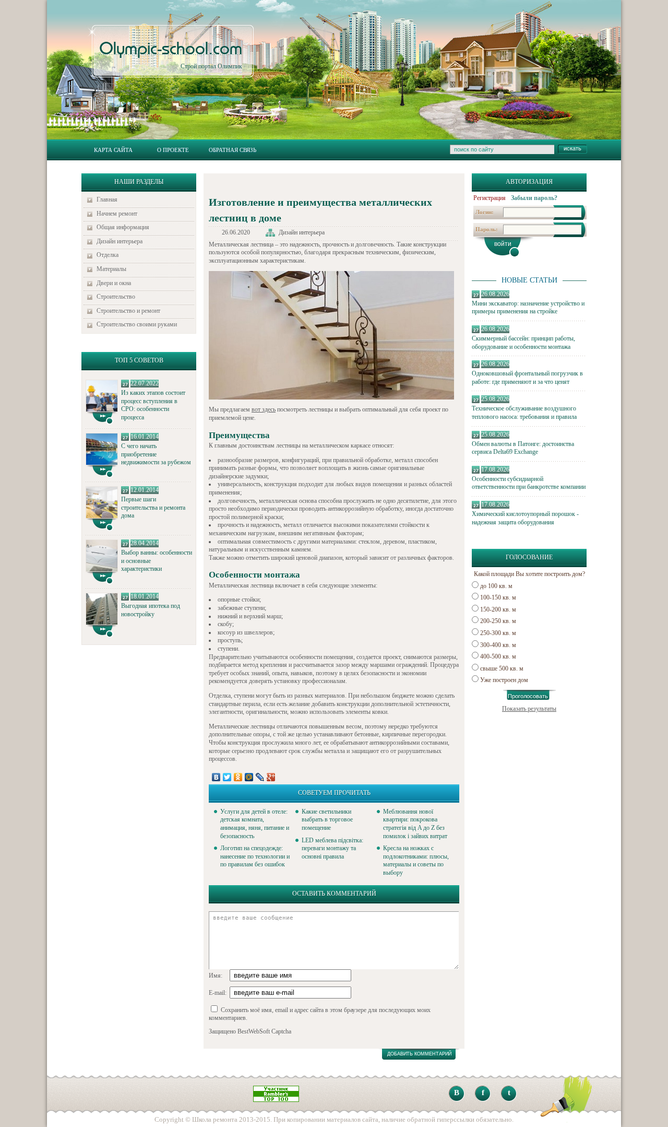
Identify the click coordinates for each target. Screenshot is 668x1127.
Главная (107, 199)
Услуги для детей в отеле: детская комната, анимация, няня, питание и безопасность (254, 824)
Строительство (116, 296)
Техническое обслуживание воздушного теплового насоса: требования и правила (524, 412)
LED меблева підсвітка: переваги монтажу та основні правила (332, 848)
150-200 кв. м (498, 609)
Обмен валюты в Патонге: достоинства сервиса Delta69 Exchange (523, 448)
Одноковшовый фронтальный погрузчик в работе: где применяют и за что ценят (527, 377)
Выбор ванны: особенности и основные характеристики (156, 560)
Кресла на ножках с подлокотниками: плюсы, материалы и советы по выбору (416, 860)
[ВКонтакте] (216, 777)
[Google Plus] (271, 777)
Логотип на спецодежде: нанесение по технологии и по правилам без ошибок (255, 856)
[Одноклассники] (238, 777)
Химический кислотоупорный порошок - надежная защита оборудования (525, 518)
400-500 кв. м (498, 656)
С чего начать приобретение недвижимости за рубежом (156, 454)
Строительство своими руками (137, 324)
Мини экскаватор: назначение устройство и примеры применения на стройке (528, 307)
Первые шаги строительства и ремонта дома (153, 507)
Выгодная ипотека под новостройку (150, 610)
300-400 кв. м (498, 645)
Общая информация (123, 227)
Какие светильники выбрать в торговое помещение (327, 819)
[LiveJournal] (260, 777)
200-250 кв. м (498, 621)
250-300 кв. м (498, 633)
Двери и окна (114, 283)
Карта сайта (113, 150)
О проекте (173, 150)
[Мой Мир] (249, 777)
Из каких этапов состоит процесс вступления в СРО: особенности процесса (153, 405)
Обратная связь (232, 150)
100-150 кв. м (498, 597)
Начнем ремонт (117, 213)
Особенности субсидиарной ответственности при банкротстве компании (529, 483)
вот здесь (264, 409)
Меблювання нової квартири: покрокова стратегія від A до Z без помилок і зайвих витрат (415, 824)
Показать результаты (529, 708)
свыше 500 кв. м (501, 668)
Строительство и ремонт (128, 310)
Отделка (107, 255)
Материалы (111, 269)
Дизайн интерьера (119, 241)
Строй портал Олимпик (170, 55)
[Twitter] (227, 777)
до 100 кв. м (496, 586)
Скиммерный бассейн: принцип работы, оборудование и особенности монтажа (523, 342)
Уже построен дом (504, 680)
